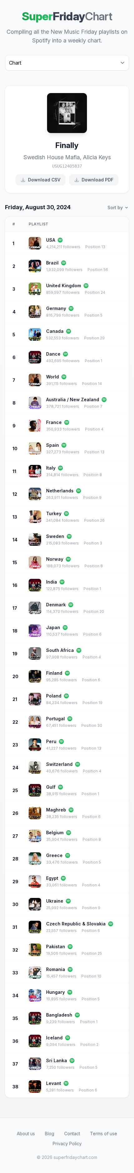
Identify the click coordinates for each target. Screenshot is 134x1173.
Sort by (115, 207)
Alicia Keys (97, 157)
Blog (49, 1133)
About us (26, 1133)
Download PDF (97, 179)
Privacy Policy (67, 1143)
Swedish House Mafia (51, 157)
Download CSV (44, 179)
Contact (72, 1133)
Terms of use (103, 1133)
